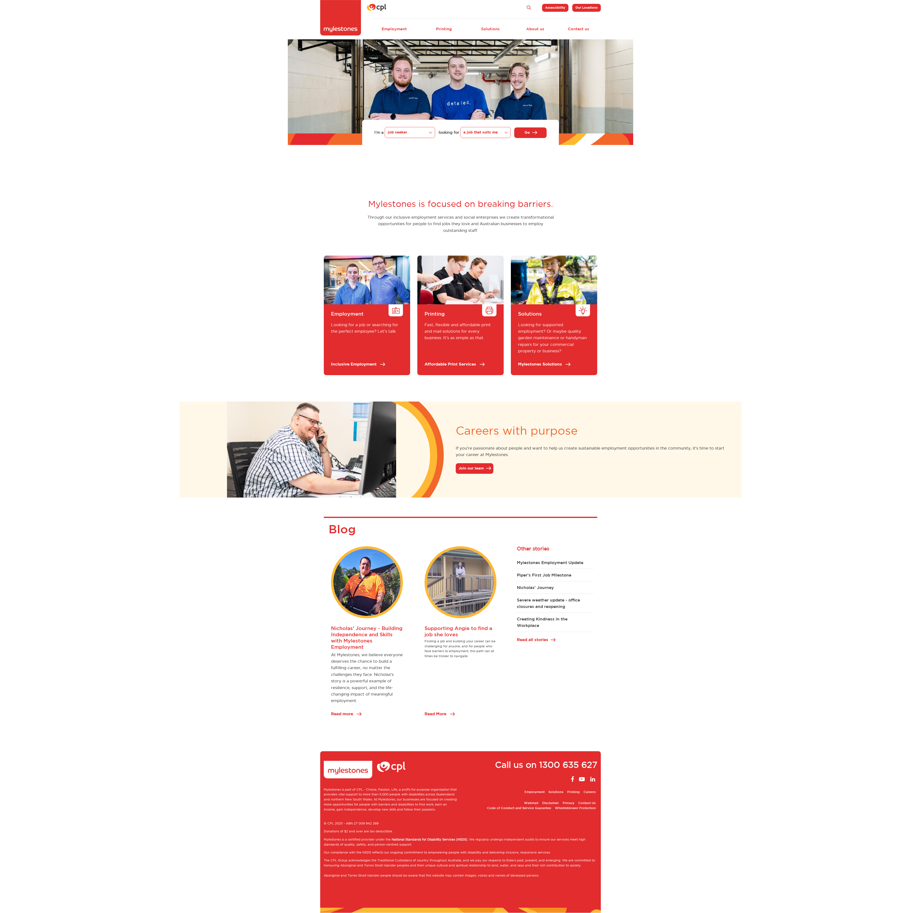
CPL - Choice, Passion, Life (376, 789)
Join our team (471, 468)
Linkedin (592, 779)
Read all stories (532, 640)
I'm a (379, 132)
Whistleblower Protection (575, 808)
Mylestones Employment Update (550, 563)
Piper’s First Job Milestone (544, 575)
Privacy (568, 803)
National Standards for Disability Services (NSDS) (429, 839)
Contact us (578, 29)
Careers (590, 792)
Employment (394, 29)
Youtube (582, 779)
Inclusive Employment (354, 364)
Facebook (571, 779)
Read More (436, 714)
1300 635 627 (568, 765)
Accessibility (555, 7)
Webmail (531, 803)
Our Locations (586, 7)
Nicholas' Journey (535, 588)
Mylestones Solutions (540, 364)
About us (535, 29)
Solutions (490, 29)
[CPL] (376, 7)
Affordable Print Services (451, 364)
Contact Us (587, 803)
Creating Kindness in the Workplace (542, 622)
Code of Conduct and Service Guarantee (519, 808)
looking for (449, 132)
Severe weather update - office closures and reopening (548, 603)
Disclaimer (550, 803)
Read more (342, 714)
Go (527, 132)
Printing (444, 29)
